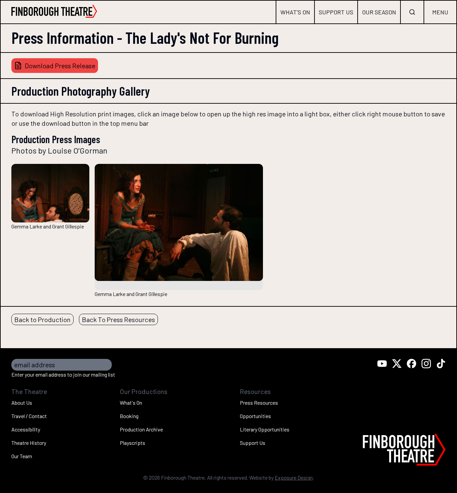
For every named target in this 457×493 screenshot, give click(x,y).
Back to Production (42, 319)
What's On (295, 12)
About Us (21, 402)
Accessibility (25, 429)
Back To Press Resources (118, 319)
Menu (440, 12)
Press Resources (259, 402)
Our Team (21, 456)
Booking (129, 416)
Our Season (379, 12)
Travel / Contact (29, 416)
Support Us (336, 12)
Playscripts (132, 442)
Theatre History (28, 442)
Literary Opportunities (264, 429)
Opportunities (255, 416)
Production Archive (141, 429)
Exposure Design (294, 477)
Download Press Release (60, 66)
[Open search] (412, 12)
